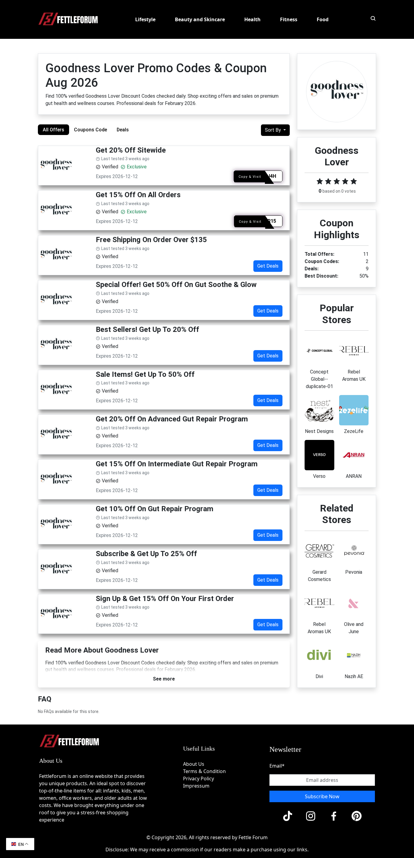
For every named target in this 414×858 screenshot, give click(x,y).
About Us (193, 764)
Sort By (273, 130)
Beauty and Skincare (200, 19)
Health (252, 19)
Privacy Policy (198, 778)
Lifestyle (145, 19)
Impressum (196, 785)
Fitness (288, 19)
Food (323, 19)
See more (164, 679)
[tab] (53, 129)
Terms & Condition (204, 771)
